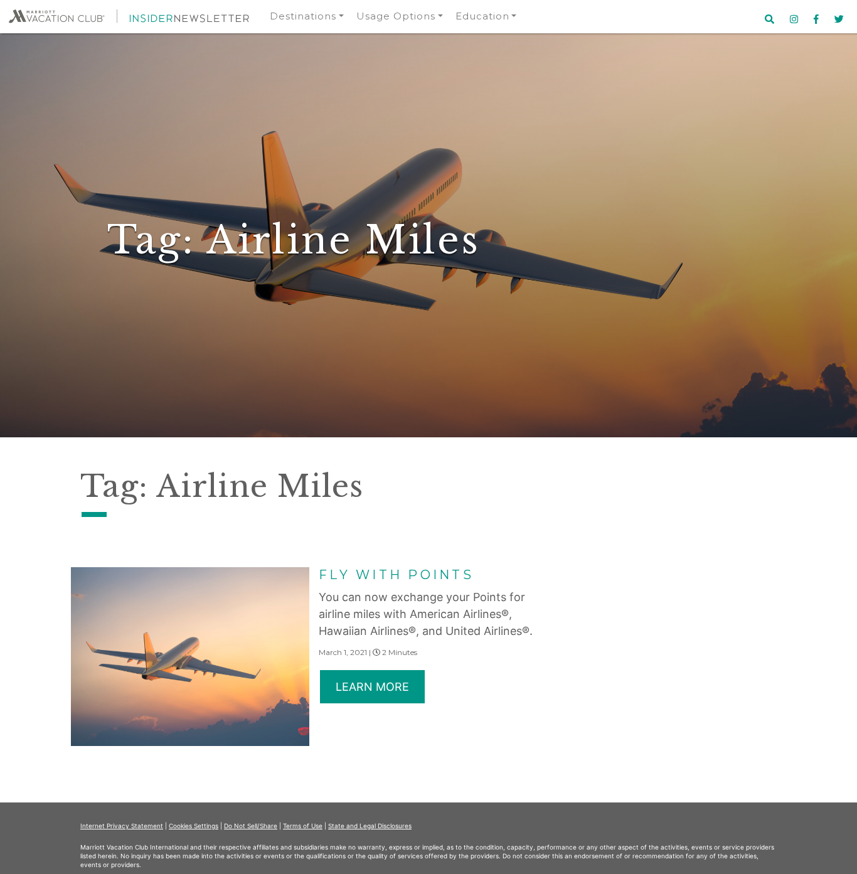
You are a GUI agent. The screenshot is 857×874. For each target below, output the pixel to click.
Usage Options (395, 16)
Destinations (303, 16)
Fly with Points (396, 574)
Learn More (372, 686)
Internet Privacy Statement (121, 825)
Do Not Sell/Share (250, 825)
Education (482, 16)
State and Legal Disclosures (370, 825)
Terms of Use (302, 825)
